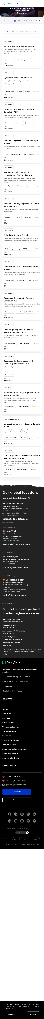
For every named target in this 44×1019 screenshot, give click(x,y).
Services (6, 718)
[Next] (39, 21)
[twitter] (28, 814)
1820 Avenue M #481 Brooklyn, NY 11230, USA (11, 540)
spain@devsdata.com (14, 595)
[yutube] (28, 821)
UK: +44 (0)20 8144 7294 (16, 781)
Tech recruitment (10, 727)
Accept (33, 1014)
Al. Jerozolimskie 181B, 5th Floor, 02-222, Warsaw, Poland (14, 514)
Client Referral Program (30, 844)
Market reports (9, 745)
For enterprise (9, 731)
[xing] (34, 814)
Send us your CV (10, 754)
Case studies (8, 722)
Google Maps (7, 527)
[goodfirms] (34, 821)
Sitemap (5, 839)
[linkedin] (15, 814)
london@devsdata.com (15, 567)
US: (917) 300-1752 (13, 776)
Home (5, 709)
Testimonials (8, 736)
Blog (16, 844)
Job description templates (14, 749)
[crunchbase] (9, 821)
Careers (16, 800)
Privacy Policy (14, 838)
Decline (11, 1014)
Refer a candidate (10, 740)
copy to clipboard (7, 522)
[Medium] (15, 821)
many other (9, 649)
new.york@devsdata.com (16, 544)
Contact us (9, 765)
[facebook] (9, 814)
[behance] (22, 814)
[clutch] (22, 821)
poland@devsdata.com (15, 519)
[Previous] (4, 21)
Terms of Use (24, 838)
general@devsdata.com (14, 498)
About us (6, 714)
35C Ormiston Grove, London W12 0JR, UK (10, 563)
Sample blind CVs (10, 758)
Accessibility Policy (36, 838)
